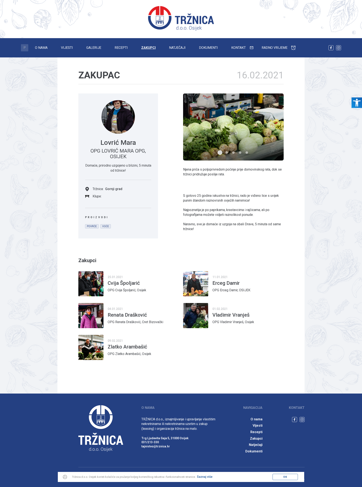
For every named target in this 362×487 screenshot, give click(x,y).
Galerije (93, 48)
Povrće (92, 226)
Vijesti (67, 48)
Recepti (121, 48)
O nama (41, 48)
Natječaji (177, 48)
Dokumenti (208, 48)
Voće (105, 226)
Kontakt (238, 48)
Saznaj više (204, 476)
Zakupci (148, 48)
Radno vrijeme (274, 48)
